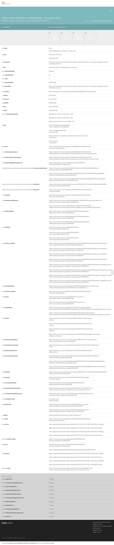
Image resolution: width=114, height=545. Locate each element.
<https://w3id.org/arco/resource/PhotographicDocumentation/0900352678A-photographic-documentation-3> (78, 254)
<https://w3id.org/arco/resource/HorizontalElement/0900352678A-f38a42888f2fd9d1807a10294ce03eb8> (77, 179)
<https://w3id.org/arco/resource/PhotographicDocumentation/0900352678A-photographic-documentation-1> (78, 244)
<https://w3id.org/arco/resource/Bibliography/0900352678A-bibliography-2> (69, 217)
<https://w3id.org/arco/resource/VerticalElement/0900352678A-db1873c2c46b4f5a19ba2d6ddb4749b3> (77, 174)
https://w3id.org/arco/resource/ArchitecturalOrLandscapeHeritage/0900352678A (26, 21)
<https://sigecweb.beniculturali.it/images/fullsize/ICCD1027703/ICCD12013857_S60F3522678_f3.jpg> (75, 435)
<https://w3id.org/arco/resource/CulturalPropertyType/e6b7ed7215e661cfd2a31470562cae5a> (74, 345)
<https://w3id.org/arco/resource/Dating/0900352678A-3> (64, 238)
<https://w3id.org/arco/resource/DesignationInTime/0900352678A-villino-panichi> (70, 351)
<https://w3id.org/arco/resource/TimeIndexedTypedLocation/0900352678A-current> (71, 394)
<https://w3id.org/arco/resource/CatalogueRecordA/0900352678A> (67, 163)
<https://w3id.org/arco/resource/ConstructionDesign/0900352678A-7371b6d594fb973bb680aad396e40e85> (78, 185)
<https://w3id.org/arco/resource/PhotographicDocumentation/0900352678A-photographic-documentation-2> (78, 249)
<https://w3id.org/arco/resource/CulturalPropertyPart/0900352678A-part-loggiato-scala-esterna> (74, 335)
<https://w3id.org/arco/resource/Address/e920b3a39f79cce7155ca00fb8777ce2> (71, 389)
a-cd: (6, 195)
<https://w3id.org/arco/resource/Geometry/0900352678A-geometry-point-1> (69, 410)
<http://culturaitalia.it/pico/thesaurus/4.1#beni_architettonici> (65, 415)
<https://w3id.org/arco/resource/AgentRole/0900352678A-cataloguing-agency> (80, 308)
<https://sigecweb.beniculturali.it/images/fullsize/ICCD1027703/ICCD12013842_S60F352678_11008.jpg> (76, 424)
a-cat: (12, 162)
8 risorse (51, 486)
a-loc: (9, 382)
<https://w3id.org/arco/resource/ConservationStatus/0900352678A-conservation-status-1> (73, 340)
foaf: (6, 453)
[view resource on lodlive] (111, 11)
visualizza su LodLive (97, 524)
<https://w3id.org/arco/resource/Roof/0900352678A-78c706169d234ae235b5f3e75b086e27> (74, 169)
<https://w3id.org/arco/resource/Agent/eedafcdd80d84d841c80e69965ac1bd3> (73, 152)
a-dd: (9, 339)
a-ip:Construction (53, 141)
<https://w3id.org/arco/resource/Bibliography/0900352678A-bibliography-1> (69, 212)
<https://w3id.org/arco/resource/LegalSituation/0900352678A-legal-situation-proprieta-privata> (74, 286)
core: (6, 86)
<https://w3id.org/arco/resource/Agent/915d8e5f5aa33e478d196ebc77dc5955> (74, 158)
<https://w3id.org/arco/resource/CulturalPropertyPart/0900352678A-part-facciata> (71, 329)
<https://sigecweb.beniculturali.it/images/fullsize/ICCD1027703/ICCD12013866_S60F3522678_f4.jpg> (75, 428)
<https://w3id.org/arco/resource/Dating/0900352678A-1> (64, 228)
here (53, 543)
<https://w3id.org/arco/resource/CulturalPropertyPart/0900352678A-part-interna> (70, 324)
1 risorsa (51, 479)
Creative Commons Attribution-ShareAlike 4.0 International (22, 543)
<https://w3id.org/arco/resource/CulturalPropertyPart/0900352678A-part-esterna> (70, 319)
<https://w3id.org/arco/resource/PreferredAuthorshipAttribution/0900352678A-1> (74, 206)
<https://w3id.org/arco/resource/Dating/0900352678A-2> (64, 233)
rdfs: (6, 27)
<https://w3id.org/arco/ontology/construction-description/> (24, 168)
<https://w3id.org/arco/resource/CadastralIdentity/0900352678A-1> (67, 383)
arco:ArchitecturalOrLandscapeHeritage (59, 125)
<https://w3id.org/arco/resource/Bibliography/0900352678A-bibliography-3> (69, 222)
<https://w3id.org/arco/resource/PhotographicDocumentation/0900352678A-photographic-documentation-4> (78, 260)
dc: (4, 54)
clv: (6, 404)
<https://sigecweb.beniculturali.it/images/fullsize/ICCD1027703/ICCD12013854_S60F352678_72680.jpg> (76, 431)
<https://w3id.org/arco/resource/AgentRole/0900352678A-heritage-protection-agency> (80, 313)
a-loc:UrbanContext (54, 399)
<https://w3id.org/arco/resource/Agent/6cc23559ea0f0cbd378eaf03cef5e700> (70, 147)
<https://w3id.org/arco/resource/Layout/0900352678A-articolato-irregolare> (69, 378)
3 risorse (51, 501)
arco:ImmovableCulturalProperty (57, 131)
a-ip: (10, 356)
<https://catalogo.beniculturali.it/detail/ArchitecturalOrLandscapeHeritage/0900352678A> (72, 449)
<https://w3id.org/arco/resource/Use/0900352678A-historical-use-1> (67, 303)
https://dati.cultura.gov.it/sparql (103, 522)
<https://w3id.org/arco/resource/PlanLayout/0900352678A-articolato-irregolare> (70, 190)
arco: (8, 71)
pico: (5, 419)
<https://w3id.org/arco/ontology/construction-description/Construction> (68, 136)
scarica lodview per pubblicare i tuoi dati (13, 538)
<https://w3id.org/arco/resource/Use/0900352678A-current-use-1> (66, 297)
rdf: (4, 125)
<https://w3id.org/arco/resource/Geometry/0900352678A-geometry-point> (69, 405)
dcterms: (10, 114)
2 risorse (51, 490)
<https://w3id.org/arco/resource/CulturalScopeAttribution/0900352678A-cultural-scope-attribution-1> (76, 201)
